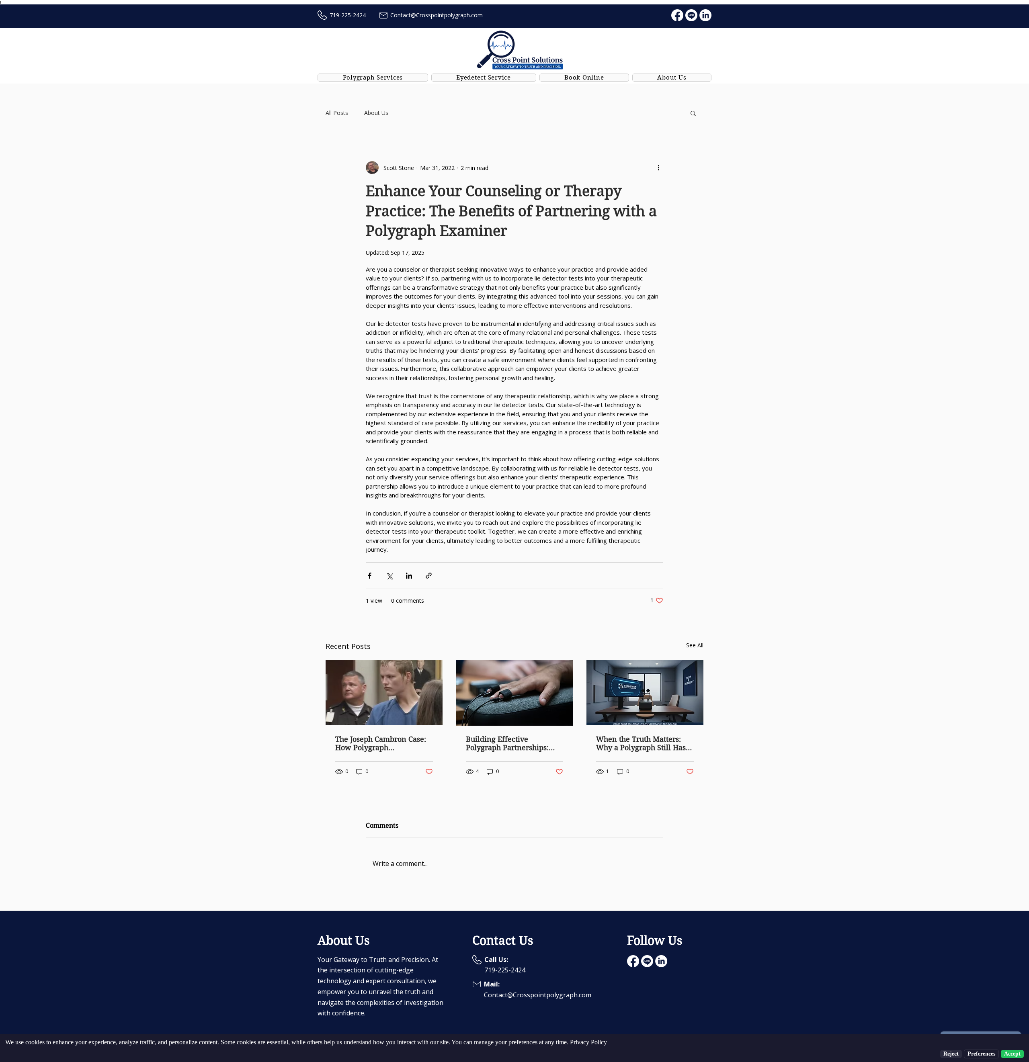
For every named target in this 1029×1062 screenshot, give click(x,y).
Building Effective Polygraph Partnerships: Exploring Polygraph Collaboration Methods (507, 743)
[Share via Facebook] (369, 575)
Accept (1012, 1054)
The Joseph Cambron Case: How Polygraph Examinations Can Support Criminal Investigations (381, 743)
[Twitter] (691, 15)
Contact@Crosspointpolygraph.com (436, 15)
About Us (376, 113)
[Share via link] (429, 575)
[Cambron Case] (384, 692)
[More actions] (658, 167)
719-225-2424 (348, 15)
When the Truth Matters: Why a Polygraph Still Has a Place (644, 743)
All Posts (337, 113)
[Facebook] (677, 15)
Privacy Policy (588, 1042)
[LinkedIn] (705, 15)
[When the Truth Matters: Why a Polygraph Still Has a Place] (644, 692)
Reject (951, 1054)
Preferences (981, 1054)
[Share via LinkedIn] (409, 575)
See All (694, 645)
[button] (693, 113)
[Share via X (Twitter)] (389, 575)
